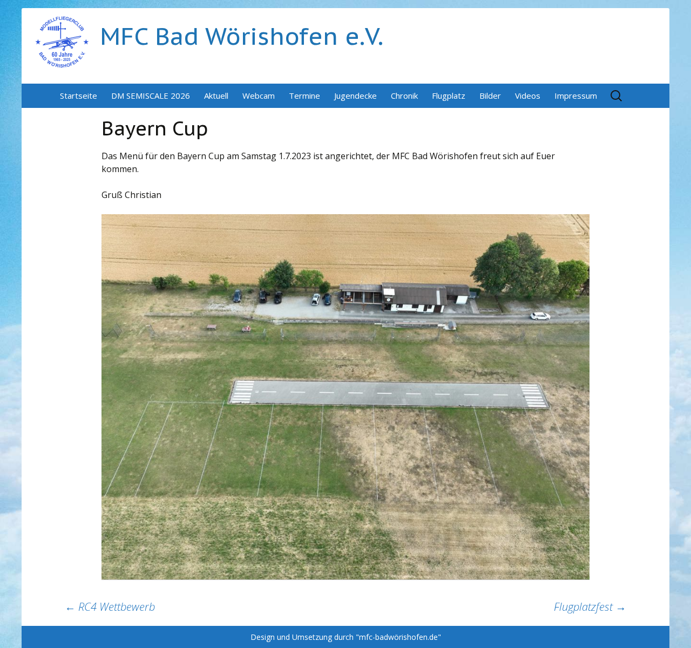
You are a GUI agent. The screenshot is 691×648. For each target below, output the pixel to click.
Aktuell (216, 95)
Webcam (258, 95)
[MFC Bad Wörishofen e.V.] (62, 41)
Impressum (575, 95)
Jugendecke (355, 95)
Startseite (78, 95)
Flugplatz (448, 95)
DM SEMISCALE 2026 (150, 95)
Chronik (404, 95)
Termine (304, 95)
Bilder (490, 95)
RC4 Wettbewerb (110, 606)
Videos (527, 95)
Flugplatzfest (590, 606)
